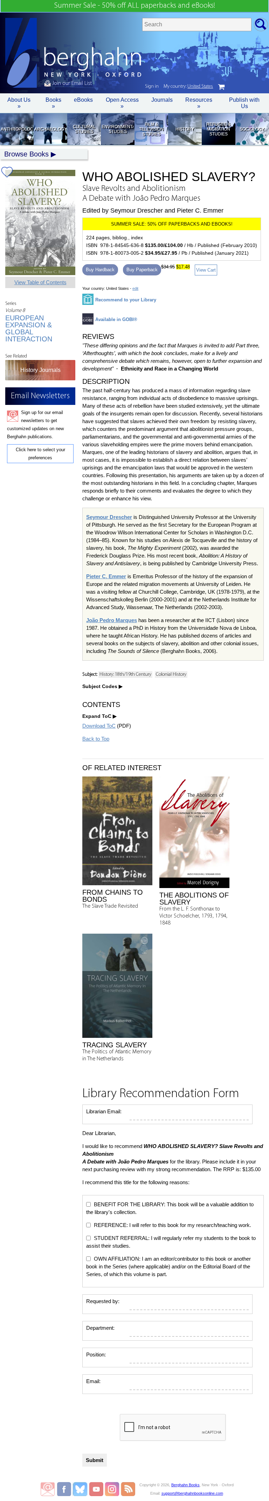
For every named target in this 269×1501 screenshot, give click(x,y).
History (184, 129)
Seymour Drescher (109, 517)
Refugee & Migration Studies (218, 129)
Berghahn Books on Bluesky (81, 1489)
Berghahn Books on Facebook (65, 1489)
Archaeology (50, 129)
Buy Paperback (142, 269)
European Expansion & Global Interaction (28, 328)
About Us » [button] (18, 103)
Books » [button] (53, 103)
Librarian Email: (104, 1111)
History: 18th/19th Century (125, 674)
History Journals (40, 370)
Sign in (152, 86)
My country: (188, 86)
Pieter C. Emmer (106, 576)
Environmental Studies (117, 129)
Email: (93, 1381)
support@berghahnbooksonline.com (192, 1493)
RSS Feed (128, 1489)
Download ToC (99, 726)
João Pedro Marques (111, 620)
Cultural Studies (84, 129)
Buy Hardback (100, 269)
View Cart (206, 270)
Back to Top (95, 739)
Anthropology (17, 129)
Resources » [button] (198, 103)
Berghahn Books (185, 1485)
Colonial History (171, 674)
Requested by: (102, 1301)
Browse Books (26, 154)
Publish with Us (244, 103)
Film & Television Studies (151, 129)
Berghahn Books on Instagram (112, 1489)
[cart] (221, 87)
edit (135, 288)
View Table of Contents (40, 282)
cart (221, 87)
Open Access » (122, 103)
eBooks (83, 100)
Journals (162, 100)
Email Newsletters (48, 1489)
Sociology (252, 129)
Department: (100, 1328)
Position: (96, 1354)
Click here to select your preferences (40, 453)
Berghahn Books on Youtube (96, 1489)
